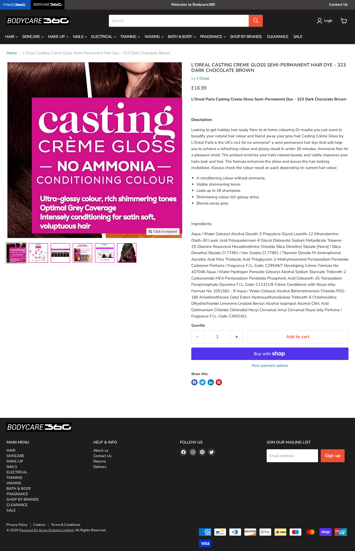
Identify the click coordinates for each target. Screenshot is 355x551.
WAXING (152, 36)
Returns (99, 461)
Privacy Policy (17, 524)
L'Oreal (203, 78)
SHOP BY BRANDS (246, 36)
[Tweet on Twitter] (202, 382)
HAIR (10, 36)
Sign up (332, 456)
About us (100, 450)
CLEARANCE (277, 36)
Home (11, 53)
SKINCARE (31, 36)
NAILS (78, 36)
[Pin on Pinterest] (219, 382)
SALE (297, 36)
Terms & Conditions (65, 524)
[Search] (256, 21)
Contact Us (338, 4)
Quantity (198, 326)
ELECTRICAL (102, 36)
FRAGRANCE (211, 36)
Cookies (39, 524)
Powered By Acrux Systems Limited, (46, 530)
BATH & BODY (180, 36)
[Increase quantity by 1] (237, 336)
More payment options (270, 366)
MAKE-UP (57, 36)
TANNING (128, 36)
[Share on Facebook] (194, 382)
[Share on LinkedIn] (211, 382)
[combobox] (179, 21)
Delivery (99, 466)
